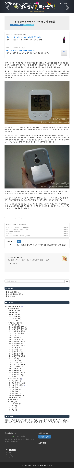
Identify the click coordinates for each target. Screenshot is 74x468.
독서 (57, 420)
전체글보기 (27, 3)
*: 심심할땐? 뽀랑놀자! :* (16, 257)
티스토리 (7, 420)
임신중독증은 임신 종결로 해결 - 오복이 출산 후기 (17, 230)
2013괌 (15, 335)
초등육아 (17, 422)
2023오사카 (16, 368)
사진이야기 (16, 387)
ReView (14, 308)
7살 (29, 422)
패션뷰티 (16, 319)
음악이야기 (16, 391)
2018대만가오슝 (18, 356)
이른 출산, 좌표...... (10, 234)
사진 (22, 420)
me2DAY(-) (16, 397)
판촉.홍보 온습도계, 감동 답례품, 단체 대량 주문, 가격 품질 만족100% (27, 53)
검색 (67, 281)
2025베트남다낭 (17, 375)
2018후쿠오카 (17, 352)
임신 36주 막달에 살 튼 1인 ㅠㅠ (13, 232)
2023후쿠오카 (17, 366)
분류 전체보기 (14, 306)
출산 (37, 420)
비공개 (14, 410)
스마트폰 (16, 316)
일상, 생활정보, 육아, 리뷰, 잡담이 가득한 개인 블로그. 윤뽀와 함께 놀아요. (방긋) (29, 260)
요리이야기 (16, 389)
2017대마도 (16, 350)
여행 (15, 420)
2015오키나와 (17, 339)
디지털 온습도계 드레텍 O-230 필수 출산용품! (33, 21)
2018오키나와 (17, 354)
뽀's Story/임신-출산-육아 (16, 25)
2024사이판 (16, 370)
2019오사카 (16, 362)
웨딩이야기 (16, 381)
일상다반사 (23, 422)
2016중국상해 (17, 343)
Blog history (17, 395)
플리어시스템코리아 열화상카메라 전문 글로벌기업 (23, 37)
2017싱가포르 (17, 348)
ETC (14, 321)
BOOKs (15, 310)
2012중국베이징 (18, 331)
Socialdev (36, 465)
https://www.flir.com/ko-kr (14, 34)
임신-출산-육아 (15, 225)
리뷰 (29, 420)
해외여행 (52, 420)
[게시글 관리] (12, 217)
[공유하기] (10, 217)
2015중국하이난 (18, 341)
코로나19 (7, 422)
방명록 (36, 3)
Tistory (65, 3)
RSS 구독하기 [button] (45, 437)
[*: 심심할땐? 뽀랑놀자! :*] (12, 3)
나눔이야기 (16, 393)
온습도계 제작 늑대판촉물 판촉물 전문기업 (20, 50)
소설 (40, 420)
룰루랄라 (16, 325)
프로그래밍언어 (17, 404)
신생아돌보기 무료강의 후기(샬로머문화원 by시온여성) (18, 236)
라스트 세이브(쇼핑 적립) (15, 294)
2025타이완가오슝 (18, 372)
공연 (14, 312)
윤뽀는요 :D (11, 296)
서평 (25, 420)
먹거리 (15, 314)
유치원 (46, 422)
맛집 (47, 420)
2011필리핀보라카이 (19, 327)
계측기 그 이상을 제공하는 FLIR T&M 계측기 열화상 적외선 (24, 40)
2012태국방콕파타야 (19, 329)
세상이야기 (17, 385)
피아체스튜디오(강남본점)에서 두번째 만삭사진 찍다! (17, 228)
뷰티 (60, 420)
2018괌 (15, 358)
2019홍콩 (16, 360)
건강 (58, 422)
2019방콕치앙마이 (18, 364)
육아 (12, 422)
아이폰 (33, 420)
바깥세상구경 (15, 323)
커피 (19, 420)
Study (13, 401)
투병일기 (53, 422)
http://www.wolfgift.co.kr (13, 47)
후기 (67, 422)
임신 (12, 420)
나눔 (44, 420)
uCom (14, 406)
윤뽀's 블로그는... (13, 292)
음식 (38, 422)
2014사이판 (16, 337)
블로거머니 (14, 399)
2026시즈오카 (17, 377)
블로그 (65, 420)
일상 (41, 422)
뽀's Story (8, 225)
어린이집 (63, 422)
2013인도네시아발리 (19, 333)
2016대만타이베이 (18, 345)
